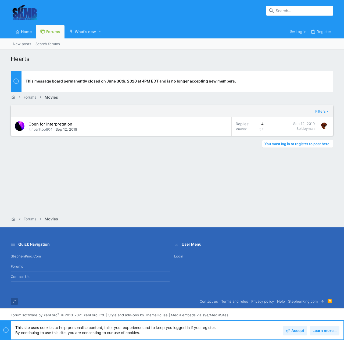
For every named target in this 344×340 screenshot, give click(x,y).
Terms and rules (234, 301)
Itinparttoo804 (40, 129)
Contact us (20, 276)
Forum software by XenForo (58, 315)
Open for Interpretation (50, 124)
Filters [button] (320, 111)
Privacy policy (262, 301)
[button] (99, 32)
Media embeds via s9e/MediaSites (199, 315)
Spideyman (305, 128)
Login (178, 256)
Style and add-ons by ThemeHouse (138, 315)
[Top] (322, 301)
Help (281, 301)
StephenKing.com (26, 256)
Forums (17, 266)
